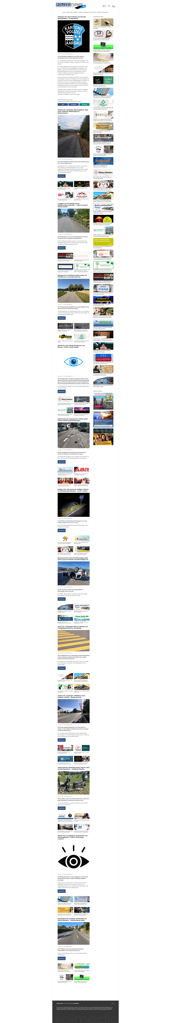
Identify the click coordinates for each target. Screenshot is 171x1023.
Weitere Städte (105, 12)
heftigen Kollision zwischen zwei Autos (68, 522)
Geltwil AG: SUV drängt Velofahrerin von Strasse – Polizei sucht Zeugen (71, 346)
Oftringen (80, 12)
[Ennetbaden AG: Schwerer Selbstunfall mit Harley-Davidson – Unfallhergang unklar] (74, 933)
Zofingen (99, 12)
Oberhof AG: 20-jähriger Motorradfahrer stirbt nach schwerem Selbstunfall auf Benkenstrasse (73, 111)
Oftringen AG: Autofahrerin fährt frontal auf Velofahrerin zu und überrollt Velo (72, 276)
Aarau (64, 12)
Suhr (91, 12)
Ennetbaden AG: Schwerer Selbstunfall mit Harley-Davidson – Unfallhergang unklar (72, 919)
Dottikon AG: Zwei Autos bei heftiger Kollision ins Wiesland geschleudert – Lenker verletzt (73, 490)
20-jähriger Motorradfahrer (73, 166)
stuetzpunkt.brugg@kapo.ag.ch (65, 94)
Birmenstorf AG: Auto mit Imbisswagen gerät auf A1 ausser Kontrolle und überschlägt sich (73, 558)
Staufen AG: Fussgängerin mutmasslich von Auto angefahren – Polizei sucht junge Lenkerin (73, 837)
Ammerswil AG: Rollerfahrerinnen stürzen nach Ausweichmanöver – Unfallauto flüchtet (74, 768)
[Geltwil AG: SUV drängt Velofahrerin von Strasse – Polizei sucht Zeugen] (74, 362)
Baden (67, 12)
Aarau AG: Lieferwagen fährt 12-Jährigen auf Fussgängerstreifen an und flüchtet (73, 627)
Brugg (71, 12)
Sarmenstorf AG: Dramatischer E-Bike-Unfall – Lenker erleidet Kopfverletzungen (73, 419)
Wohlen (94, 12)
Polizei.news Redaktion (68, 159)
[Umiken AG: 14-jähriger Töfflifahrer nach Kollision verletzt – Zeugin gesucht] (74, 711)
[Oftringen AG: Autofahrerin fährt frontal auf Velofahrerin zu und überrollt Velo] (74, 291)
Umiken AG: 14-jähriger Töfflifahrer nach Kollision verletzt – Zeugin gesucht (71, 696)
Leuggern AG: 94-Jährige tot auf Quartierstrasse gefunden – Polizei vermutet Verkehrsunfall (73, 205)
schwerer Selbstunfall (65, 163)
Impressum (60, 1003)
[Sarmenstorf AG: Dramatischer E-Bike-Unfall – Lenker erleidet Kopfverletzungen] (74, 435)
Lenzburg (75, 12)
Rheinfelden (86, 12)
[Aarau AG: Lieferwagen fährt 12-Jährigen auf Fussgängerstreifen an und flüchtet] (74, 640)
